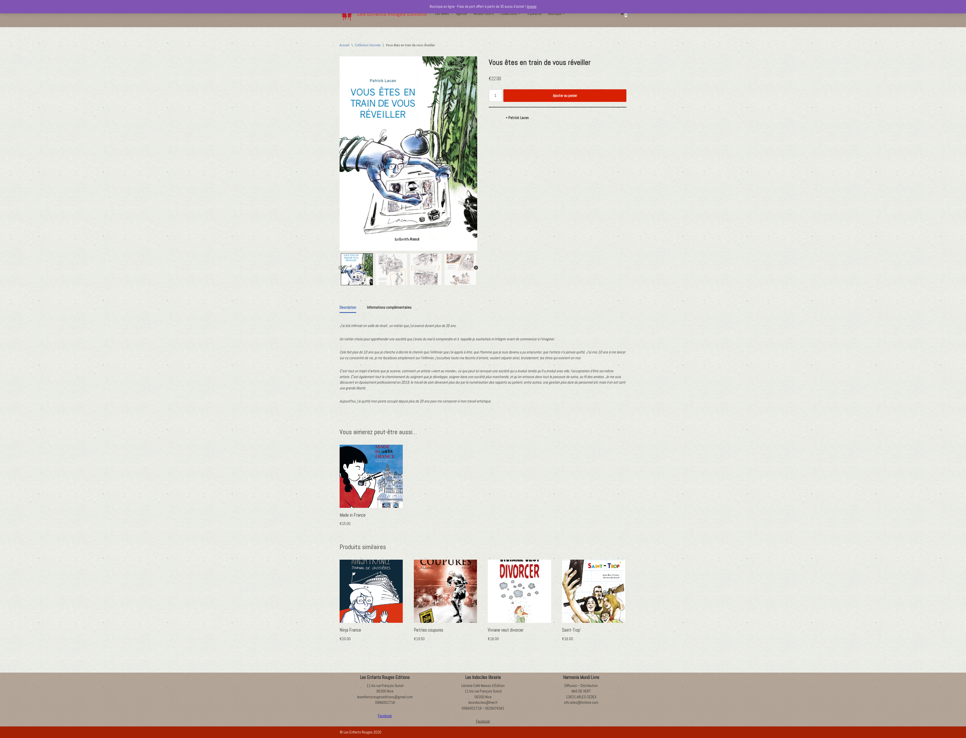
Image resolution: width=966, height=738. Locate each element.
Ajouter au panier (565, 95)
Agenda (461, 13)
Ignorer (532, 6)
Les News (442, 13)
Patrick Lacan (518, 117)
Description (348, 307)
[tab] (348, 308)
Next (475, 267)
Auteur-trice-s (484, 13)
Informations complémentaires (389, 307)
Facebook (483, 721)
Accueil (344, 45)
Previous (340, 267)
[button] (519, 14)
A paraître (534, 13)
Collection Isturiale (368, 45)
